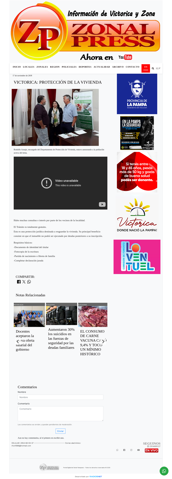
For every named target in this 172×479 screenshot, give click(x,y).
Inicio (17, 67)
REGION (55, 67)
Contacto (132, 67)
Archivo (118, 67)
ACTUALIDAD (102, 67)
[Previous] (18, 342)
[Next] (103, 342)
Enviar (60, 431)
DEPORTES (85, 67)
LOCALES (28, 67)
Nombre (22, 392)
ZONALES (42, 67)
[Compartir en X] (24, 282)
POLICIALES (69, 67)
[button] (153, 68)
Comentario (24, 403)
